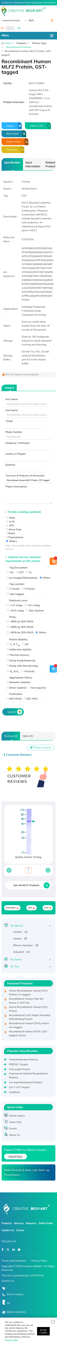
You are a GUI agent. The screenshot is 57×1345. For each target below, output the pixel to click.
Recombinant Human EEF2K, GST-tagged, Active (28, 1030)
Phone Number (13, 431)
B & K (14, 671)
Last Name (11, 410)
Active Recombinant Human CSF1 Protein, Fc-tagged (28, 989)
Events (13, 1128)
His (11, 572)
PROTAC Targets (18, 1064)
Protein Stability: (18, 639)
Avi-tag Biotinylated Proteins (26, 1082)
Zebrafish (18, 951)
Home (7, 43)
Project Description (16, 486)
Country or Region (15, 453)
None (12, 517)
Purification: (16, 693)
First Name (11, 399)
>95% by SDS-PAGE (21, 632)
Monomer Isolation (19, 682)
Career (20, 1230)
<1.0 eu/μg (15, 605)
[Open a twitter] (7, 1249)
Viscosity (29, 671)
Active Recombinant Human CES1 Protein (28, 1005)
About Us (14, 1134)
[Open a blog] (19, 1249)
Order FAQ (15, 1122)
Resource (31, 1223)
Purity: (13, 616)
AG (26, 644)
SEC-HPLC (32, 698)
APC (11, 525)
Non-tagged (16, 594)
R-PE (12, 521)
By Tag (15, 966)
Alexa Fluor (15, 529)
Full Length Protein (19, 1069)
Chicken (17, 931)
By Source (16, 959)
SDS (30, 908)
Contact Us (8, 1230)
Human (17, 938)
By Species (17, 925)
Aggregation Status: (21, 677)
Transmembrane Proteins (23, 1059)
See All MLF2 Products (26, 885)
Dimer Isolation (18, 687)
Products (7, 1223)
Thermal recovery (19, 654)
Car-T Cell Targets (19, 1087)
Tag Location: (17, 583)
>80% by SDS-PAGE (21, 621)
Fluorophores (16, 537)
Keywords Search (11, 20)
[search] (52, 20)
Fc (30, 572)
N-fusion (29, 588)
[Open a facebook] (2, 1249)
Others (13, 541)
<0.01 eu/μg (16, 610)
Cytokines (14, 1092)
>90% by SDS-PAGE (21, 626)
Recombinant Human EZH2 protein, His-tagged (29, 1022)
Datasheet (11, 908)
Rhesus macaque (23, 945)
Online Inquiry (17, 1115)
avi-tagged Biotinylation (23, 577)
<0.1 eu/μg (33, 605)
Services (19, 1223)
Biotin (12, 533)
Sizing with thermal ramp (23, 665)
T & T (14, 644)
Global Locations (16, 1311)
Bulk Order (12, 133)
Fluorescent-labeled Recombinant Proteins (28, 1075)
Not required (35, 610)
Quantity (10, 464)
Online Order (13, 141)
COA (46, 908)
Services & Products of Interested (25, 475)
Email (9, 420)
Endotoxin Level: (18, 600)
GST (21, 572)
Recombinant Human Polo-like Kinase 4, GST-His (26, 997)
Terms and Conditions (14, 1260)
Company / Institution (17, 442)
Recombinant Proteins (18, 47)
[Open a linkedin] (13, 1249)
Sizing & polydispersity (22, 660)
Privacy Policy (11, 1340)
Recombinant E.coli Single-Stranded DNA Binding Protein (29, 1014)
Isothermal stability (20, 649)
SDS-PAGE (15, 698)
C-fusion (14, 588)
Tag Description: (18, 567)
